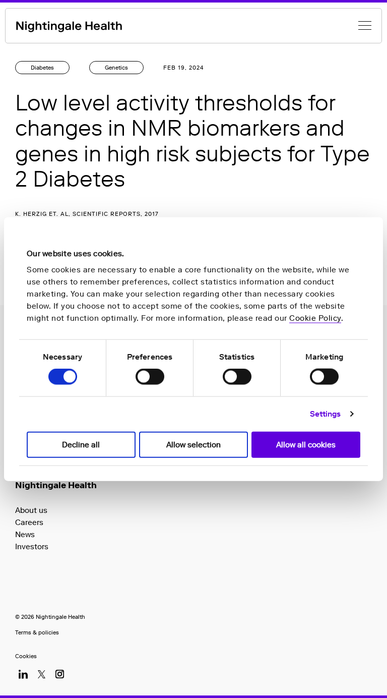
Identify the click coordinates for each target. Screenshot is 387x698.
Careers (29, 522)
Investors (31, 546)
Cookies (26, 656)
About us (31, 510)
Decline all (81, 444)
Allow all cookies (306, 444)
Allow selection (193, 444)
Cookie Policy (315, 317)
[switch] (150, 377)
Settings (325, 414)
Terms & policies (37, 632)
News (25, 534)
